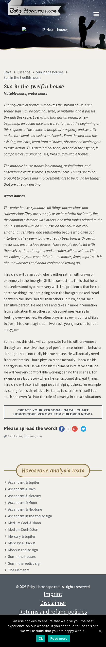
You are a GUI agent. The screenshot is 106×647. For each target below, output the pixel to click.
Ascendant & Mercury (24, 496)
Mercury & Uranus (21, 543)
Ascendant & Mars (22, 489)
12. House (15, 436)
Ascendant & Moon (22, 502)
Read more (58, 638)
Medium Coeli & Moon (24, 523)
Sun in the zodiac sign (24, 563)
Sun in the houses (22, 556)
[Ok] (99, 631)
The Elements (19, 570)
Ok (41, 638)
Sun (39, 436)
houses (29, 436)
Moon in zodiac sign (23, 550)
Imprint (53, 594)
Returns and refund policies (53, 611)
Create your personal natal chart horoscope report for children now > (53, 412)
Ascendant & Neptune (25, 509)
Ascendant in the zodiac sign (30, 516)
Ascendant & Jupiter (23, 482)
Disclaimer (53, 602)
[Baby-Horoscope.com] (41, 20)
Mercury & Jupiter (21, 536)
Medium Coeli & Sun (23, 529)
